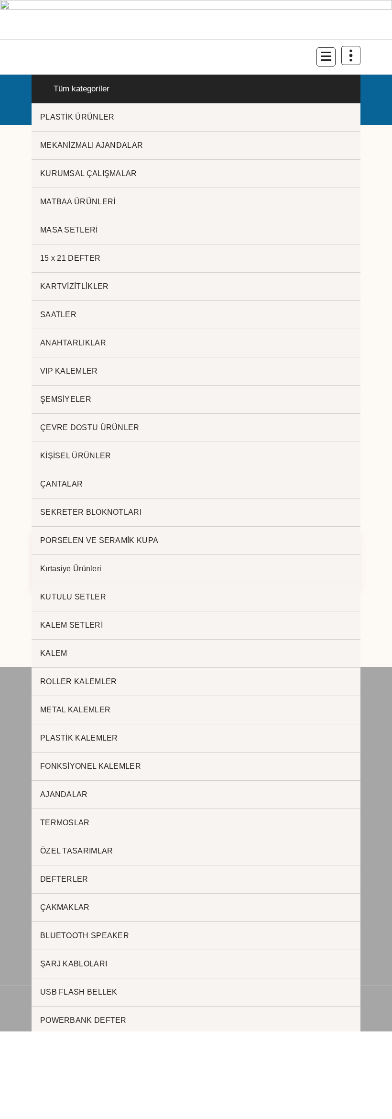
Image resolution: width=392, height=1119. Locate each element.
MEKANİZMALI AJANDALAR (91, 145)
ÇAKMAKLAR (65, 907)
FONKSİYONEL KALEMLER (90, 766)
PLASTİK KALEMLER (79, 738)
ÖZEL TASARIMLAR (76, 851)
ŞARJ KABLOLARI (73, 964)
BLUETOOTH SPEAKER (84, 935)
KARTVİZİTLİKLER (74, 286)
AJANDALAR (64, 794)
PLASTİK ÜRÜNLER (77, 117)
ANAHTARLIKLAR (73, 343)
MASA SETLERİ (69, 230)
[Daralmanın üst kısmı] (350, 55)
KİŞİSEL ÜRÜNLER (75, 456)
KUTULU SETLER (73, 597)
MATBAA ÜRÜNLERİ (78, 202)
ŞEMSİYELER (65, 399)
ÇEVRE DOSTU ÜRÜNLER (90, 427)
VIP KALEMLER (69, 371)
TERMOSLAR (65, 823)
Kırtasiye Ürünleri (70, 569)
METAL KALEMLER (75, 710)
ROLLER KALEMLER (78, 681)
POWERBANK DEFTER (83, 1020)
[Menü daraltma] (326, 56)
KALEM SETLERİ (71, 625)
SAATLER (58, 314)
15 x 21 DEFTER (70, 258)
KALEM (53, 653)
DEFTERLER (64, 879)
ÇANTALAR (61, 484)
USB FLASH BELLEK (79, 992)
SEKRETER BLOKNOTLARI (91, 512)
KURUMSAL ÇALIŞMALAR (88, 173)
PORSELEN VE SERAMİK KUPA (99, 540)
